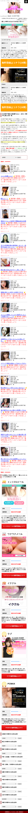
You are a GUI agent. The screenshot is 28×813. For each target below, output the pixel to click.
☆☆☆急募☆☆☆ (7, 176)
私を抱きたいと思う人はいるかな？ (13, 388)
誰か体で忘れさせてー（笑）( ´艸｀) (13, 270)
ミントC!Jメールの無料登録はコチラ (14, 526)
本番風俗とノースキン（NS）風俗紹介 (14, 811)
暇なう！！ (4, 198)
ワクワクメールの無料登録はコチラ (14, 575)
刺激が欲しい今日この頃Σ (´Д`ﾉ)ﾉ (12, 292)
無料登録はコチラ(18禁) (14, 62)
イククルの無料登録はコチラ (14, 626)
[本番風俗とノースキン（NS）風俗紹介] (14, 7)
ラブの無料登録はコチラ (14, 676)
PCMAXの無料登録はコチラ (14, 727)
